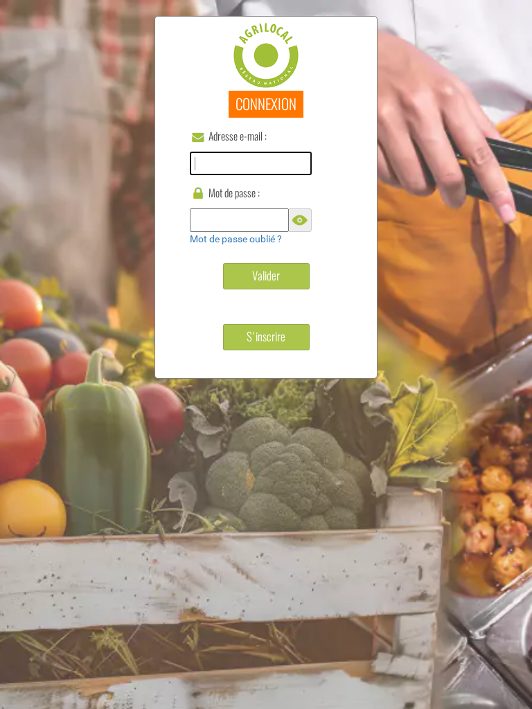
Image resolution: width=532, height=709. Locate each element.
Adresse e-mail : (238, 136)
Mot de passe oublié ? (236, 238)
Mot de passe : (234, 193)
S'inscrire (266, 336)
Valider (266, 275)
